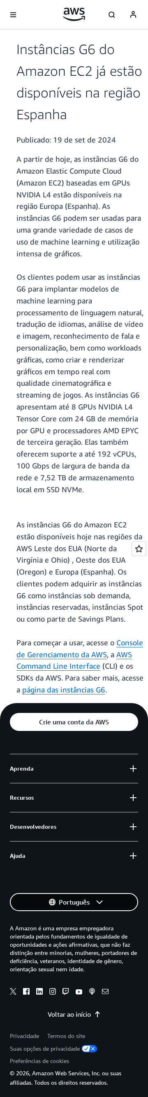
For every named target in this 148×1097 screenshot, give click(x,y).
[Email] (105, 992)
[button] (74, 722)
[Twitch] (65, 992)
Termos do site (66, 1035)
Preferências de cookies (39, 1060)
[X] (13, 992)
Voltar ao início (69, 1014)
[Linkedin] (39, 992)
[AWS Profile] (133, 15)
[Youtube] (79, 992)
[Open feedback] (139, 548)
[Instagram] (52, 992)
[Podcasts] (92, 992)
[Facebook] (26, 992)
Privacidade (24, 1035)
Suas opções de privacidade (45, 1048)
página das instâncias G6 (63, 689)
